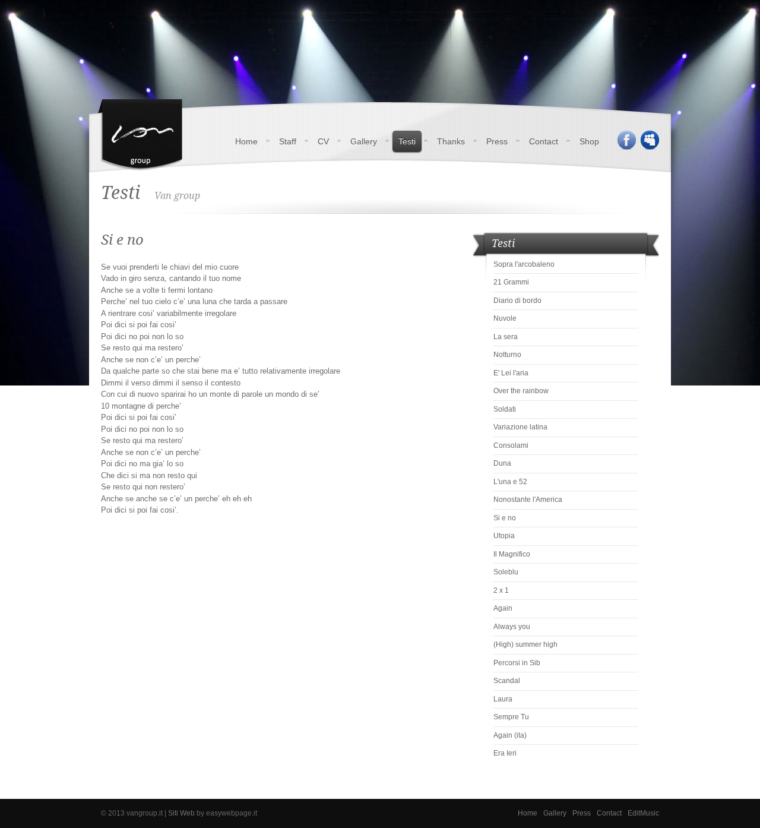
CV (323, 141)
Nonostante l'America (527, 499)
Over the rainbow (521, 391)
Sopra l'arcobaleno (524, 264)
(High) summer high (525, 644)
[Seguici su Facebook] (626, 140)
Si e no (504, 518)
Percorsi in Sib (516, 663)
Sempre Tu (511, 717)
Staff (287, 141)
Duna (502, 463)
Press (497, 141)
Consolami (510, 445)
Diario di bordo (517, 300)
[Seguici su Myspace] (649, 140)
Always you (511, 626)
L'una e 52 (510, 482)
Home (246, 141)
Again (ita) (510, 735)
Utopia (504, 536)
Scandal (506, 681)
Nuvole (505, 318)
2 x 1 (501, 590)
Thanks (451, 141)
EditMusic (643, 813)
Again (502, 608)
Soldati (504, 409)
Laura (502, 699)
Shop (589, 141)
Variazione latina (520, 427)
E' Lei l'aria (510, 373)
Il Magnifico (511, 554)
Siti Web (181, 813)
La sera (505, 337)
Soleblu (505, 572)
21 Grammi (511, 282)
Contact (543, 141)
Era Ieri (505, 753)
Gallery (363, 141)
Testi (407, 141)
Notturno (507, 354)
